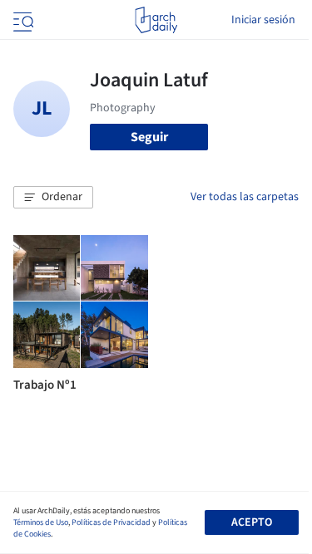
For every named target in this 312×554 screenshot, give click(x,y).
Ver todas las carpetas (245, 197)
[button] (53, 197)
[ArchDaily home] (156, 20)
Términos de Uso (40, 522)
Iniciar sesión (263, 20)
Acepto (251, 522)
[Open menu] (21, 20)
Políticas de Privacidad (111, 522)
